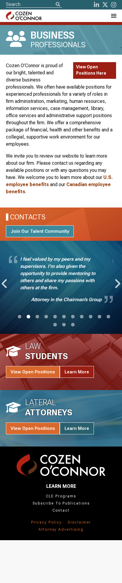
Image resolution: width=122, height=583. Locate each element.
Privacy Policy (46, 522)
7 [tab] (73, 317)
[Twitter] (105, 5)
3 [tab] (37, 317)
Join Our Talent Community (40, 231)
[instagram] (113, 5)
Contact (61, 510)
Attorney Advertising (61, 529)
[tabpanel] (61, 281)
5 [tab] (55, 317)
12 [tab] (55, 325)
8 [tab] (82, 317)
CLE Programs (61, 496)
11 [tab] (108, 317)
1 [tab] (20, 317)
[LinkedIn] (96, 5)
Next (117, 281)
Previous (4, 281)
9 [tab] (91, 317)
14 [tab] (73, 325)
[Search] (58, 5)
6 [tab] (64, 317)
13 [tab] (64, 325)
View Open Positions (33, 372)
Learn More (77, 372)
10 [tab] (99, 317)
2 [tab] (28, 317)
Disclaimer (79, 522)
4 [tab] (46, 317)
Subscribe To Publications (61, 503)
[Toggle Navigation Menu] (113, 16)
